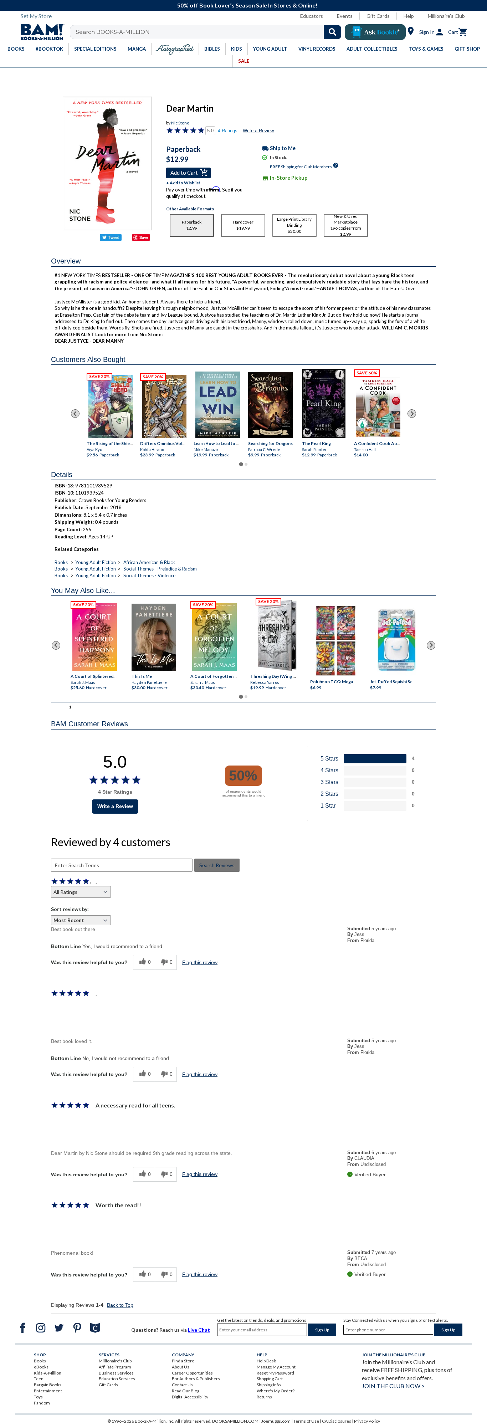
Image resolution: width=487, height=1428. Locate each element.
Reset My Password (275, 1373)
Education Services (117, 1378)
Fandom (42, 1403)
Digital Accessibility (190, 1396)
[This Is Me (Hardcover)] (153, 637)
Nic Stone (180, 123)
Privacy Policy (367, 1421)
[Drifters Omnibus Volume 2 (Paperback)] (164, 407)
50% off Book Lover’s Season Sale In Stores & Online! (247, 5)
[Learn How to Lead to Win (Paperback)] (217, 405)
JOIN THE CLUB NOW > (393, 1385)
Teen (38, 1378)
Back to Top (120, 1305)
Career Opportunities (192, 1373)
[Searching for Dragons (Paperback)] (270, 405)
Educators (311, 16)
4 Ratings (227, 130)
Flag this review (199, 962)
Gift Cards (378, 16)
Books (61, 562)
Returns (264, 1396)
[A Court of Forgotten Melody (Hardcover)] (214, 637)
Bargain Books (47, 1384)
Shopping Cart (270, 1378)
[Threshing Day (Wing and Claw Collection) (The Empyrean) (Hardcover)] (277, 635)
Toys (38, 1396)
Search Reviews (217, 865)
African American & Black (149, 562)
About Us (180, 1367)
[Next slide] (411, 413)
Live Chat (199, 1330)
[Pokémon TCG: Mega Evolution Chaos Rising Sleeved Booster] (335, 640)
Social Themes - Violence (149, 575)
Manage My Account (276, 1367)
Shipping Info (269, 1384)
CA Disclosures (336, 1421)
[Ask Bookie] (375, 32)
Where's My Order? (275, 1390)
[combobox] (210, 32)
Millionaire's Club (446, 16)
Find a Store (183, 1360)
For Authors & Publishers (196, 1378)
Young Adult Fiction (95, 562)
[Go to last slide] (75, 413)
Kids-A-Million (47, 1373)
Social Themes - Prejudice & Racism (160, 569)
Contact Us (182, 1384)
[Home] (40, 32)
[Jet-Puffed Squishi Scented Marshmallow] (396, 640)
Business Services (116, 1373)
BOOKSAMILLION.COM (235, 1421)
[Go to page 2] (246, 464)
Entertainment (48, 1390)
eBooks (41, 1367)
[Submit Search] (332, 32)
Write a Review (258, 130)
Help (409, 16)
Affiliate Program (115, 1367)
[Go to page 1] (241, 464)
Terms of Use (306, 1421)
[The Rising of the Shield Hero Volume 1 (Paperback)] (110, 407)
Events (345, 16)
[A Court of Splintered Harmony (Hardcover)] (94, 637)
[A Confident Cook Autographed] (378, 405)
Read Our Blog (185, 1390)
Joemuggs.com (276, 1421)
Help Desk (266, 1360)
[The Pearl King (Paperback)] (323, 403)
